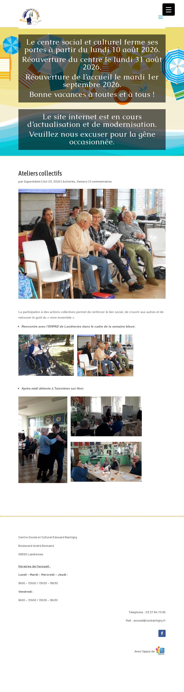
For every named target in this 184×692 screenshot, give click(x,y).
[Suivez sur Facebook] (162, 633)
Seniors (82, 181)
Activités (69, 181)
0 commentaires (100, 181)
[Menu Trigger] (168, 9)
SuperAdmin (32, 181)
